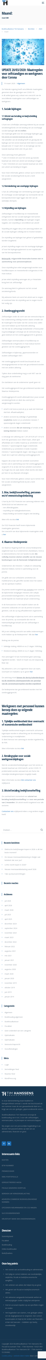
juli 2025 (8, 914)
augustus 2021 (10, 951)
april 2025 (8, 919)
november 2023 (11, 933)
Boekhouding (7, 1245)
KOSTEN (5, 1160)
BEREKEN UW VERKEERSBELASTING (16, 1193)
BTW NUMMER (8, 1165)
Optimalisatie (10, 1035)
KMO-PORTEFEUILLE (10, 1177)
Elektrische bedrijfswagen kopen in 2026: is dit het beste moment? (23, 851)
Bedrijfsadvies (7, 1253)
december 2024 (11, 924)
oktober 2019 (10, 987)
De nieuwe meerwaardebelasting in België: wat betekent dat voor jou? (22, 858)
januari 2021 (9, 960)
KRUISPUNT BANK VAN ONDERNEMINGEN (18, 1219)
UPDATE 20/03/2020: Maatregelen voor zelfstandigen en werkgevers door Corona (22, 74)
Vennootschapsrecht (12, 1044)
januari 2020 (9, 978)
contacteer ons (30, 780)
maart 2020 (9, 974)
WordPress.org (10, 1078)
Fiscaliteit (8, 1026)
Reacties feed (10, 1074)
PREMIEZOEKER (8, 1171)
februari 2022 (10, 946)
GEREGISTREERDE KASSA (11, 1182)
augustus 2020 (10, 969)
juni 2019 (8, 992)
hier (4, 534)
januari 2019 (9, 997)
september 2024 (11, 928)
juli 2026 (8, 901)
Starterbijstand (7, 1236)
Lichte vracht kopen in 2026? (15, 865)
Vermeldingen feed (12, 1069)
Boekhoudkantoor (12, 1021)
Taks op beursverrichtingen (15, 874)
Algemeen (21, 83)
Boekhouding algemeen (14, 1017)
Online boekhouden (9, 1249)
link (17, 519)
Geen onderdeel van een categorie (18, 1031)
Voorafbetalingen (11, 1049)
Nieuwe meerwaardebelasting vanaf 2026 (20, 869)
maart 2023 (9, 937)
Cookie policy (7, 1356)
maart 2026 (9, 910)
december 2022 (11, 942)
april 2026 (8, 905)
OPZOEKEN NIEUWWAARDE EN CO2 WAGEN (19, 1207)
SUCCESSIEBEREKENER (11, 1213)
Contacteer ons (8, 811)
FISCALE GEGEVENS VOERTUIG (14, 1188)
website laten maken (22, 1356)
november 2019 (11, 983)
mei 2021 (8, 955)
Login (7, 1065)
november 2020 (11, 965)
